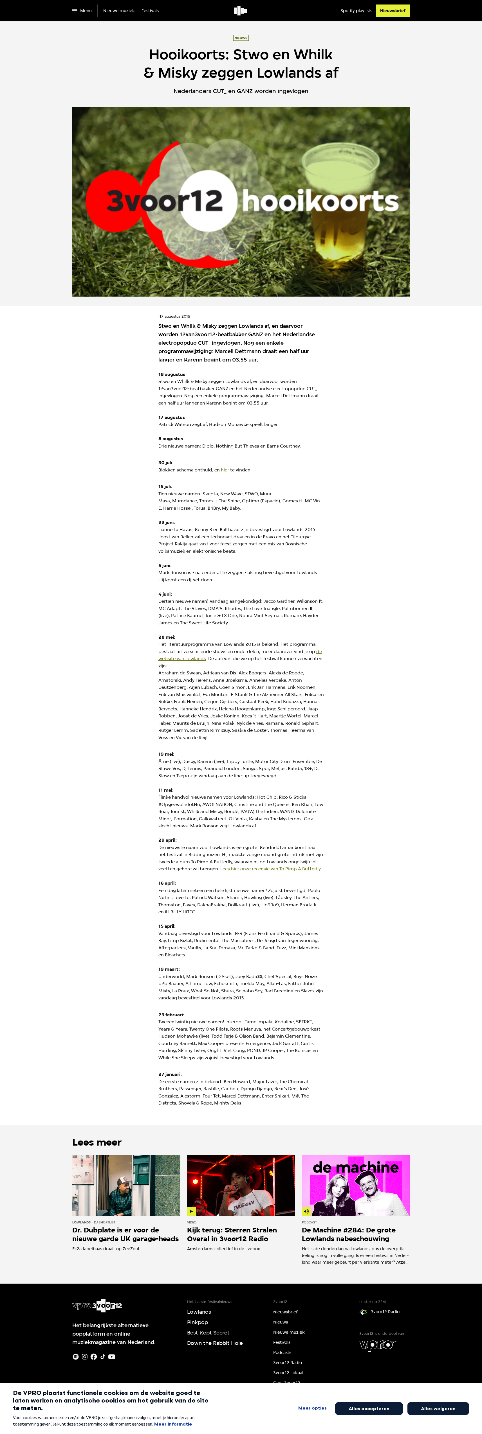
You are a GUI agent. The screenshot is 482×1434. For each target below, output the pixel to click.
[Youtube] (111, 1356)
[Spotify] (75, 1356)
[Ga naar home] (241, 10)
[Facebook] (93, 1356)
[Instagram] (84, 1356)
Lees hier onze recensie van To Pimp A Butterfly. (271, 868)
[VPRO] (377, 1346)
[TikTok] (102, 1356)
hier (225, 470)
